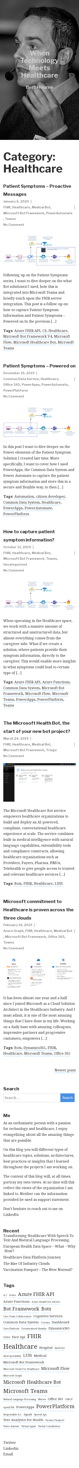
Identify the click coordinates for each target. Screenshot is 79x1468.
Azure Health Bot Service (46, 1301)
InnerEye (60, 1347)
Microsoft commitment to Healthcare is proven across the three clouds (38, 910)
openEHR (8, 1407)
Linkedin (10, 1448)
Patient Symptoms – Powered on (39, 366)
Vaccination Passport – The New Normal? (37, 1269)
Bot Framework (21, 1308)
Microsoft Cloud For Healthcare (21, 1369)
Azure (12, 1295)
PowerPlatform (15, 390)
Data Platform (11, 1328)
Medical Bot (41, 207)
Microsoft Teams (38, 1053)
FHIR (7, 207)
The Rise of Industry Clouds (26, 1263)
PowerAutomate (59, 213)
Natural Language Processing (19, 1399)
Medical (40, 1355)
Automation (24, 496)
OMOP (69, 1399)
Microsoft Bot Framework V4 (27, 336)
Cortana (45, 1322)
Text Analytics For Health (23, 1420)
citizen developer (50, 496)
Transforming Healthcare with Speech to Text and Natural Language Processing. (38, 1238)
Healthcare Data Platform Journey (32, 1257)
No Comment (13, 224)
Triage (51, 750)
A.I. (5, 1295)
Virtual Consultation (49, 1426)
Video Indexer (11, 1426)
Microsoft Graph (12, 1375)
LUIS (59, 883)
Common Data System (21, 502)
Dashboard (60, 1322)
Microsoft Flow (37, 693)
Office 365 (11, 384)
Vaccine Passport (54, 1420)
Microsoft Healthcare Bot (34, 342)
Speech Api (40, 1414)
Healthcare (21, 207)
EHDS (6, 1337)
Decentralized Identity (34, 1328)
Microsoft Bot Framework (23, 213)
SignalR (28, 1414)
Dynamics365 (34, 1047)
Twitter (9, 1442)
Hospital (46, 1347)
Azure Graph (13, 931)
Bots (18, 883)
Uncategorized (15, 564)
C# (44, 330)
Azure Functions (56, 682)
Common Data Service (21, 379)
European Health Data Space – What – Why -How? (39, 1248)
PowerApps (31, 384)
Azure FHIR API (27, 330)
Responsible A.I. (12, 1414)
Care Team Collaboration (17, 1316)
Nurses (42, 1399)
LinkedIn (11, 1214)
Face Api (18, 1337)
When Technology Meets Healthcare (39, 64)
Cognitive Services (48, 1316)
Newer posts (65, 1070)
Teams (10, 219)
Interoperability (12, 1355)
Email (8, 1454)
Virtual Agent (28, 1426)
